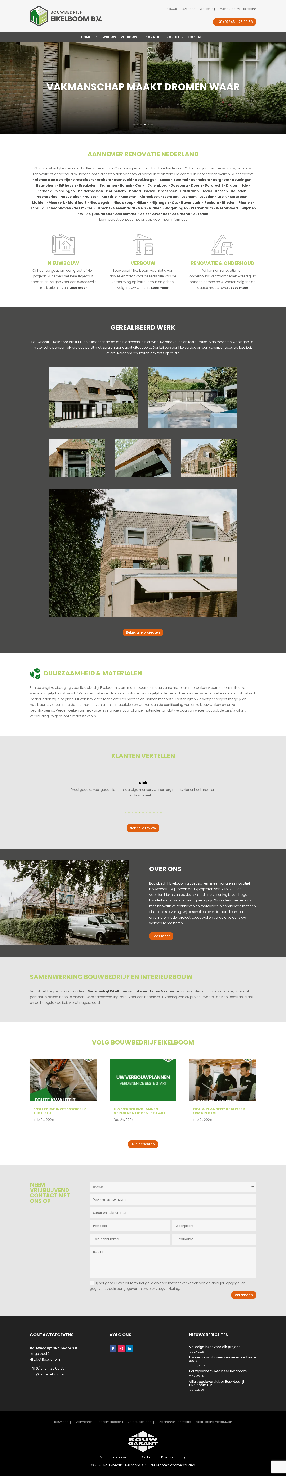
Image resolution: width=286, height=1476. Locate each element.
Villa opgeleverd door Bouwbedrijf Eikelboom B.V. (216, 1383)
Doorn (196, 185)
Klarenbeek (149, 196)
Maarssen (238, 196)
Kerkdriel (110, 196)
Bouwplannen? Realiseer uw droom (219, 1110)
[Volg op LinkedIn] (129, 1348)
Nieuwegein (100, 202)
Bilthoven (67, 185)
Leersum (189, 196)
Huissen (92, 196)
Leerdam (171, 196)
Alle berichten (143, 1144)
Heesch (221, 191)
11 (161, 812)
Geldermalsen (90, 191)
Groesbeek (167, 191)
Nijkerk (142, 202)
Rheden (229, 202)
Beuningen (241, 179)
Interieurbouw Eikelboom (237, 9)
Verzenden (244, 1295)
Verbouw (129, 37)
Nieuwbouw (105, 37)
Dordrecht (214, 185)
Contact (196, 37)
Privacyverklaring (173, 1457)
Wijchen (248, 208)
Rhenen (245, 202)
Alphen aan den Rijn (52, 179)
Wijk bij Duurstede (96, 213)
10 (157, 812)
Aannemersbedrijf (110, 1422)
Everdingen (64, 191)
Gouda (135, 191)
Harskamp (189, 191)
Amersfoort (83, 179)
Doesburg (179, 185)
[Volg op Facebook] (113, 1348)
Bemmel (180, 179)
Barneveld (123, 179)
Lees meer (78, 287)
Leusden (207, 196)
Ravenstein (191, 202)
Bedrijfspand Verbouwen (213, 1422)
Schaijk (37, 208)
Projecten (174, 37)
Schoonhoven (58, 208)
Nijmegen (160, 202)
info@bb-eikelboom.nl (48, 1374)
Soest (79, 208)
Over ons (188, 9)
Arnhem (104, 179)
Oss (175, 202)
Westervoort (227, 208)
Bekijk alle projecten (143, 632)
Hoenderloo (47, 196)
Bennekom (200, 179)
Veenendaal (124, 208)
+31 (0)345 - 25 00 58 (234, 21)
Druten (232, 185)
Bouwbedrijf (63, 1422)
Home (86, 37)
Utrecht (103, 208)
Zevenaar (160, 213)
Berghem (221, 179)
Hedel (207, 191)
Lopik (222, 196)
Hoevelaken (71, 196)
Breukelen (88, 185)
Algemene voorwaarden (118, 1457)
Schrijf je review (143, 828)
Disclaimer (149, 1457)
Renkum (211, 202)
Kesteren (129, 196)
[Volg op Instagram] (121, 1348)
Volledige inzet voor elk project (60, 1110)
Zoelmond (181, 213)
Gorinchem (116, 191)
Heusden (238, 191)
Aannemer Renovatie (175, 1422)
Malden (39, 202)
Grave (149, 191)
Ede (244, 185)
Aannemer (84, 1422)
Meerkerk (57, 202)
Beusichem (46, 185)
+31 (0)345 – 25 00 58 (47, 1368)
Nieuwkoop (123, 202)
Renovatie (151, 37)
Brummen (108, 185)
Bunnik (126, 185)
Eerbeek (44, 191)
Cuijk (139, 185)
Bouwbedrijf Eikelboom (108, 991)
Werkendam (202, 208)
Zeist (144, 213)
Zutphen (200, 213)
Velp (142, 208)
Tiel (90, 208)
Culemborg (157, 185)
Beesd (165, 179)
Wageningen (176, 208)
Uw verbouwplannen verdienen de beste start (140, 1110)
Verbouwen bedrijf (141, 1422)
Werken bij (207, 9)
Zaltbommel (126, 213)
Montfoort (77, 202)
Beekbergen (146, 179)
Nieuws (172, 9)
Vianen (155, 208)
